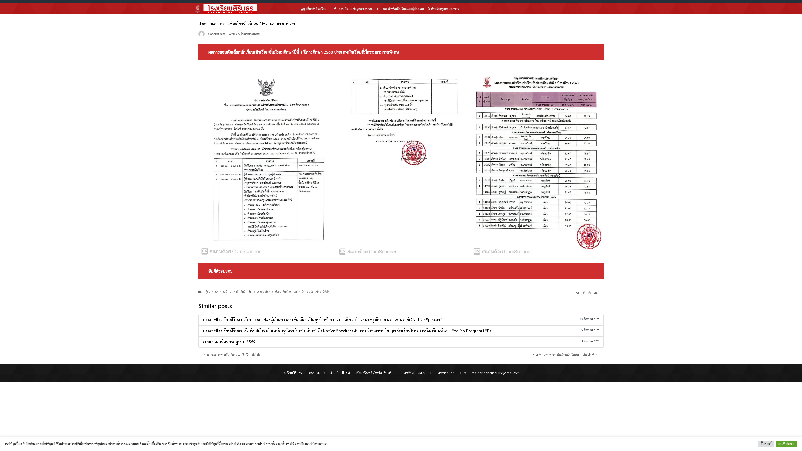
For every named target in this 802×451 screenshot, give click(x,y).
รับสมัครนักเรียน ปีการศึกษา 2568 (310, 291)
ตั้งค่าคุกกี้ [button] (766, 444)
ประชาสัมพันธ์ (283, 291)
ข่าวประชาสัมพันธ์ (235, 291)
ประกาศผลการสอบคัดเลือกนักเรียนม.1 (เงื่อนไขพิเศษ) (566, 355)
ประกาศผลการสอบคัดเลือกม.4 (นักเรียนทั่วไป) (231, 355)
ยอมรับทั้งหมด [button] (786, 444)
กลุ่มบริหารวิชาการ (214, 291)
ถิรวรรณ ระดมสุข (250, 33)
